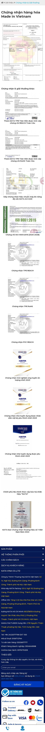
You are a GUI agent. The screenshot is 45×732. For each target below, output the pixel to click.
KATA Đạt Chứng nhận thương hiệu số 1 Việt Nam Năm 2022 (22, 531)
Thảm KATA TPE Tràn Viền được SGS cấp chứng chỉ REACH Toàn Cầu (22, 122)
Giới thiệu (9, 2)
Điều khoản (20, 676)
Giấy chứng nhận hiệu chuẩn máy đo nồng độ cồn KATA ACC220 (22, 198)
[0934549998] (40, 702)
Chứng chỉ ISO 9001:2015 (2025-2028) (22, 235)
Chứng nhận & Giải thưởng (27, 2)
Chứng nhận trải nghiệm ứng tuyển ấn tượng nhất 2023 (22, 379)
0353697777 (22, 642)
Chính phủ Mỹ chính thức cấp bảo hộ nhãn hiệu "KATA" (22, 493)
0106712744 (17, 638)
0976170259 (22, 650)
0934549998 (30, 646)
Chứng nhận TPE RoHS (22, 306)
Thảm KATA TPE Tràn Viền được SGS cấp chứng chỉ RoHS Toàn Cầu (22, 160)
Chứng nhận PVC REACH (22, 342)
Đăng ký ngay (22, 684)
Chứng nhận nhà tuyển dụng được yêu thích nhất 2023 (22, 455)
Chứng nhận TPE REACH (23, 271)
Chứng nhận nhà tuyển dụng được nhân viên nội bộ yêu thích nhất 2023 (22, 417)
